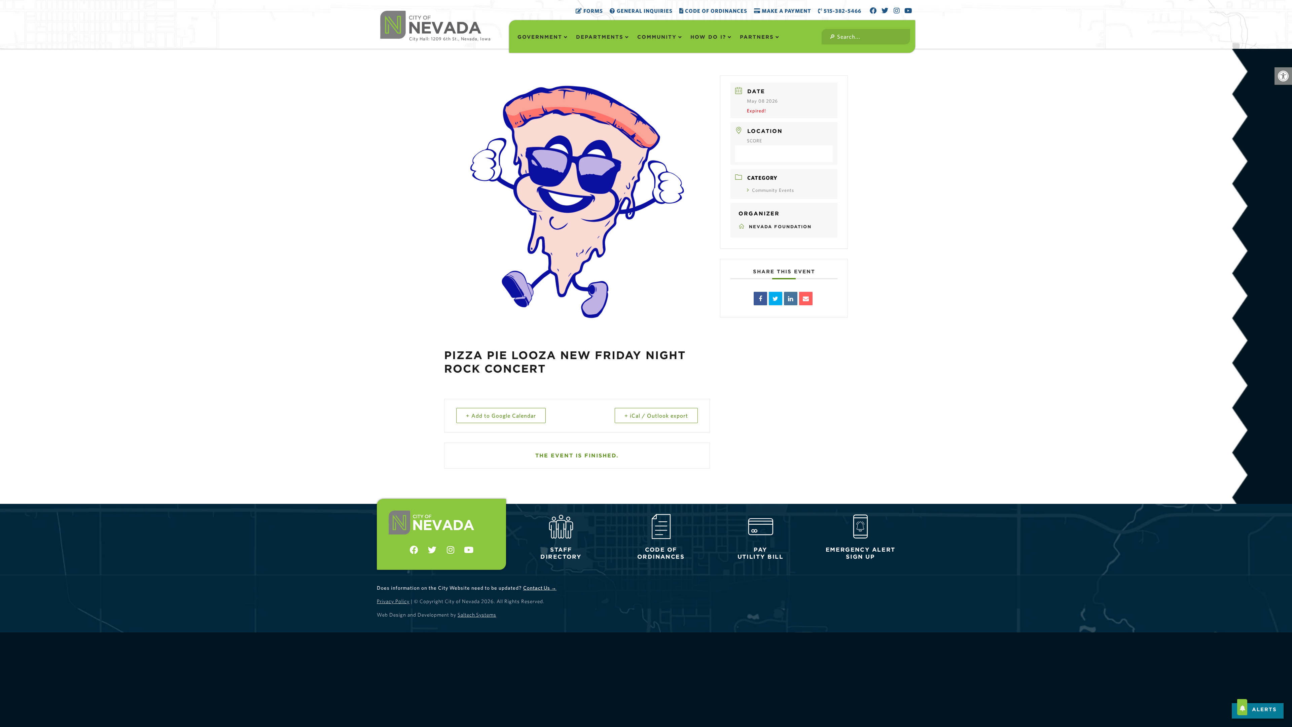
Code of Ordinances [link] (715, 11)
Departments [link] (599, 37)
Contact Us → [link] (540, 588)
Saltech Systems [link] (477, 615)
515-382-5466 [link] (841, 11)
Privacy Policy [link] (393, 601)
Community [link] (657, 37)
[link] (1283, 76)
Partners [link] (757, 37)
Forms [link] (592, 11)
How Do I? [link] (708, 37)
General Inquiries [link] (644, 11)
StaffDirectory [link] (560, 553)
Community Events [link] (773, 190)
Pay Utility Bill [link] (761, 553)
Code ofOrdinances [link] (660, 553)
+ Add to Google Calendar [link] (501, 415)
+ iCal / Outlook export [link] (656, 415)
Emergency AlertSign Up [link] (860, 553)
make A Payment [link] (785, 11)
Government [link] (539, 37)
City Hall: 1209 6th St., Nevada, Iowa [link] (450, 38)
